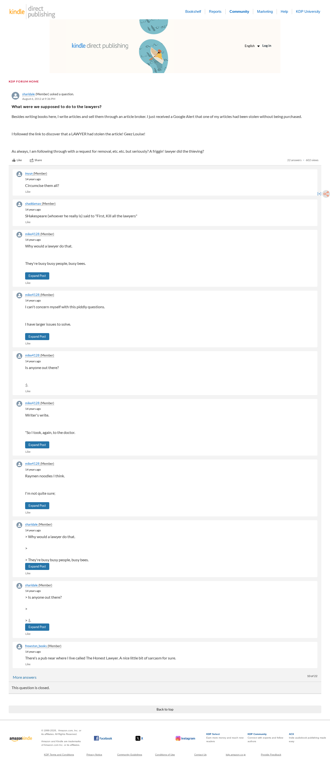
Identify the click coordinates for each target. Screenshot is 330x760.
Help (284, 11)
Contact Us (200, 754)
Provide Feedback (271, 754)
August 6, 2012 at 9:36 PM (38, 99)
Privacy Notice (94, 754)
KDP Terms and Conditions (59, 754)
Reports (215, 11)
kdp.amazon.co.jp (236, 754)
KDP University (308, 11)
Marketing (265, 11)
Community (239, 11)
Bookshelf (193, 11)
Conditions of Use (165, 754)
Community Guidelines (129, 754)
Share (38, 160)
